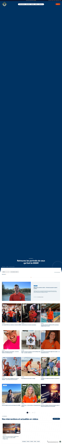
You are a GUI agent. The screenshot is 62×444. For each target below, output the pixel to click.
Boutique (53, 0)
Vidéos (35, 441)
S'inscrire (35, 0)
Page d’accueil (3, 266)
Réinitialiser (3, 274)
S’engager (32, 4)
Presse (54, 0)
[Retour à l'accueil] (4, 4)
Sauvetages (24, 441)
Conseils (36, 4)
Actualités (40, 4)
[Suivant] (34, 412)
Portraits (28, 441)
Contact (60, 0)
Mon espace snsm (57, 0)
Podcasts (31, 441)
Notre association (22, 4)
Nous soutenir (28, 4)
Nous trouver (49, 0)
